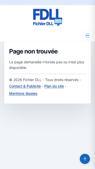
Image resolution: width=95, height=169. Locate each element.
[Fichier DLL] (47, 17)
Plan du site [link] (54, 86)
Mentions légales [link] (23, 93)
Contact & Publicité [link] (25, 86)
